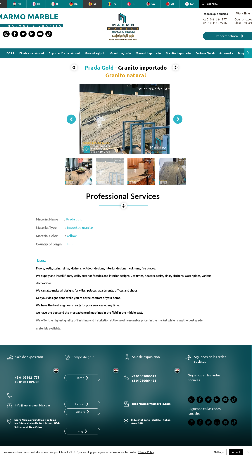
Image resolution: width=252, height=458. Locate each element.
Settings (219, 452)
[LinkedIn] (31, 34)
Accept (236, 452)
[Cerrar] (247, 452)
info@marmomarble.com (32, 405)
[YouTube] (40, 34)
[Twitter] (23, 34)
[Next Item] (177, 119)
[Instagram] (6, 34)
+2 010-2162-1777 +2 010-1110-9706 (215, 21)
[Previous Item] (71, 119)
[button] (205, 53)
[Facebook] (14, 34)
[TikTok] (48, 34)
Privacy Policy (146, 452)
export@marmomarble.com (151, 404)
